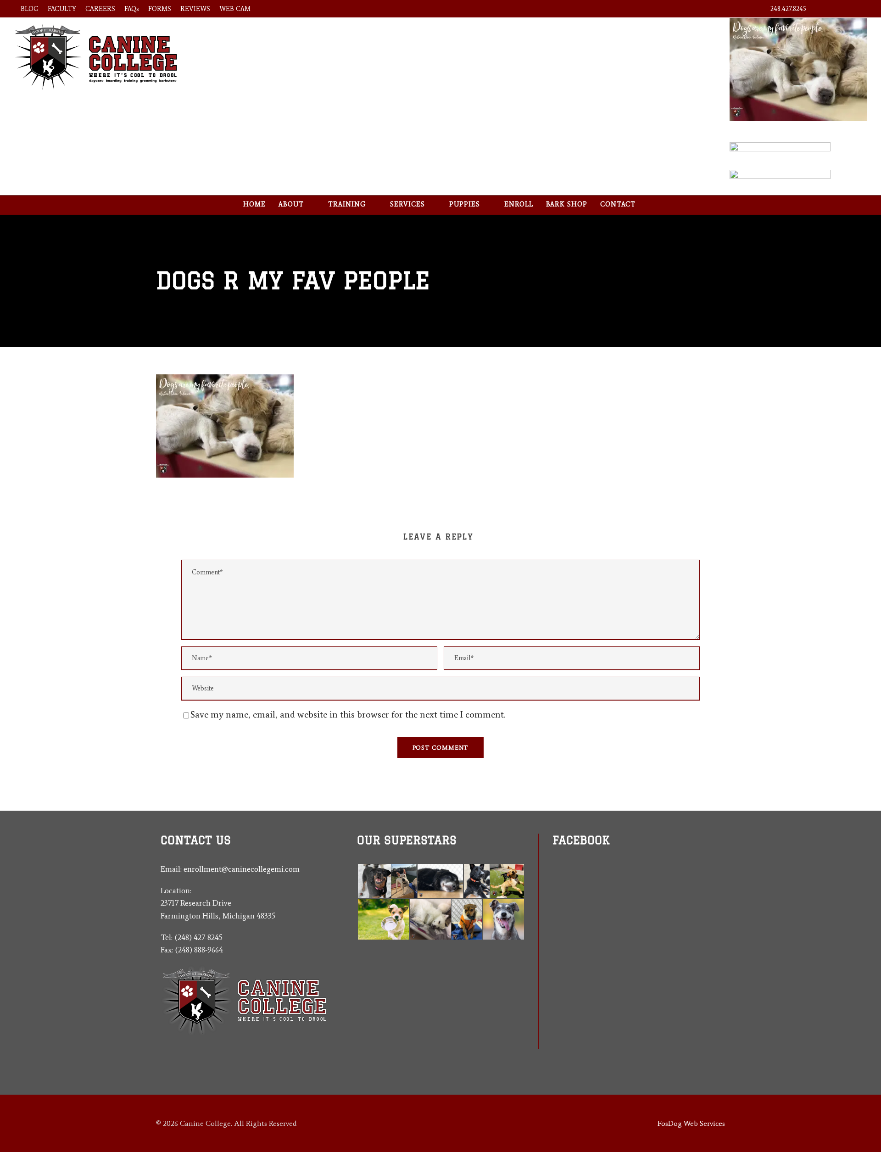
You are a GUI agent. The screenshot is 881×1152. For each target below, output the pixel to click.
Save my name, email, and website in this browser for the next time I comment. (347, 714)
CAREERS (100, 9)
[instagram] (857, 9)
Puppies (464, 204)
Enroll (518, 204)
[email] (555, 910)
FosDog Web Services (691, 1123)
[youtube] (841, 9)
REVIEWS (195, 9)
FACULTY (62, 9)
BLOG (30, 9)
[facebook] (824, 9)
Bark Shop (566, 204)
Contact (618, 204)
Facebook (581, 840)
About (291, 204)
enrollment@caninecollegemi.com (242, 869)
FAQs (131, 9)
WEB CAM (235, 9)
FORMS (159, 9)
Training (347, 204)
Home (254, 204)
